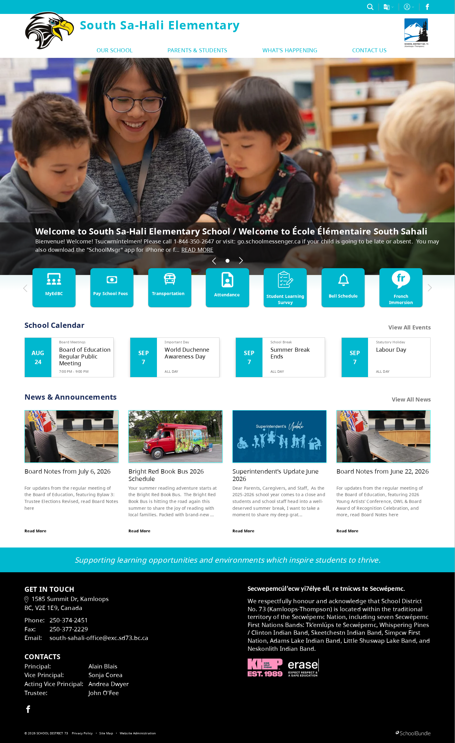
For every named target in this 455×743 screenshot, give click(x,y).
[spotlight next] (240, 260)
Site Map (106, 733)
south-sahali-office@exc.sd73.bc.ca (99, 637)
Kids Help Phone (265, 667)
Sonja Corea (106, 675)
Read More (35, 531)
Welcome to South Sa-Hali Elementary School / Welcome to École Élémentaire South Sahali (231, 231)
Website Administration (138, 733)
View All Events (409, 327)
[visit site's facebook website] (28, 709)
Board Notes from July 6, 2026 (67, 471)
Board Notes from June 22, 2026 (382, 471)
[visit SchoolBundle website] (413, 733)
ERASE (303, 667)
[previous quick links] (25, 288)
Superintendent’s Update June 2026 (275, 475)
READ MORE (197, 249)
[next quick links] (430, 288)
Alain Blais (103, 666)
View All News (411, 399)
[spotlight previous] (214, 260)
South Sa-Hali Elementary (160, 25)
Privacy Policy (82, 733)
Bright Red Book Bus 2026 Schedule (166, 475)
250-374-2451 (69, 620)
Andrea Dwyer (109, 684)
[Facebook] (427, 7)
